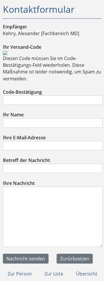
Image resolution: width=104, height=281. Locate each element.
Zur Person (19, 274)
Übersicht (86, 274)
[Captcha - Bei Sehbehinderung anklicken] (5, 53)
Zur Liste (53, 274)
